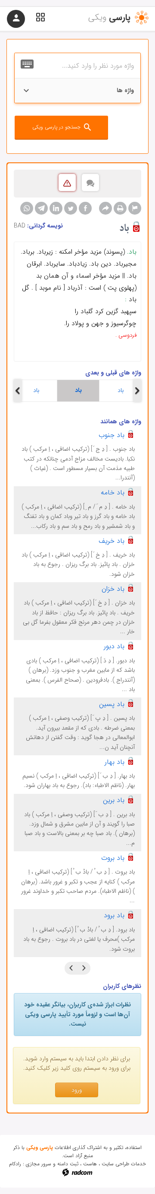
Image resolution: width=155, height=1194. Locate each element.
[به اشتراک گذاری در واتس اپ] (26, 208)
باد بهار (114, 762)
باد (36, 390)
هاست (90, 1164)
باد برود (114, 915)
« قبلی (84, 968)
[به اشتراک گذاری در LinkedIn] (56, 208)
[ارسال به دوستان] (105, 208)
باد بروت (112, 858)
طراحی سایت (115, 1164)
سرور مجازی (38, 1164)
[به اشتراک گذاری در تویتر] (70, 208)
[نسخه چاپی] (120, 208)
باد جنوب (111, 435)
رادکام (15, 1164)
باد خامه (112, 492)
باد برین (113, 800)
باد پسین (111, 704)
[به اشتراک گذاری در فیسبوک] (85, 208)
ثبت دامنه (67, 1164)
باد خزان (113, 589)
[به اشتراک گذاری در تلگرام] (41, 208)
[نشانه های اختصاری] (134, 208)
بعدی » (71, 968)
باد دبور (114, 646)
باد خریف (111, 541)
